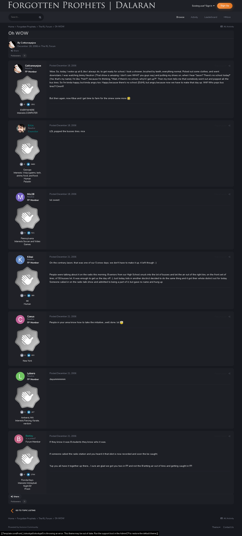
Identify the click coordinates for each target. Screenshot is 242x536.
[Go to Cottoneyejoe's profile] (12, 44)
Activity (194, 17)
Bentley (29, 435)
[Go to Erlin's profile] (21, 128)
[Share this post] (229, 65)
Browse (180, 17)
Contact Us (228, 527)
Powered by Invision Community (23, 527)
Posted (63, 65)
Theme (215, 527)
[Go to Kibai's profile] (20, 259)
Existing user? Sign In (202, 5)
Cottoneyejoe (28, 42)
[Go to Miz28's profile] (20, 197)
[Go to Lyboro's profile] (20, 376)
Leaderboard (210, 17)
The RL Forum (48, 46)
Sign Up (225, 5)
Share (16, 50)
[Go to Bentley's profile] (18, 438)
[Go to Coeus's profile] (20, 319)
